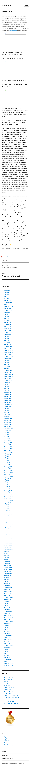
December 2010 (8, 663)
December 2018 (8, 471)
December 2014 (8, 567)
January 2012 (7, 637)
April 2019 (7, 463)
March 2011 (7, 657)
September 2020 (8, 428)
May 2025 (6, 318)
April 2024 (7, 342)
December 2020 (8, 422)
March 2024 (7, 344)
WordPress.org (8, 745)
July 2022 (6, 384)
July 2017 (6, 505)
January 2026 (7, 304)
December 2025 (8, 306)
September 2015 (8, 549)
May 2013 (6, 605)
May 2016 (6, 533)
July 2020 (6, 432)
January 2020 (7, 444)
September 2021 (8, 404)
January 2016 (7, 541)
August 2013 (7, 599)
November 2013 (8, 593)
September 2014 (8, 573)
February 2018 (8, 491)
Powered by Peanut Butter (11, 695)
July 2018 (6, 481)
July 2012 (6, 625)
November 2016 (8, 521)
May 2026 (6, 296)
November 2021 (8, 400)
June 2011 (6, 651)
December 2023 (8, 350)
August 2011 (7, 647)
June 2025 (6, 316)
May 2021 (6, 412)
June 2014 (6, 579)
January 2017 (7, 517)
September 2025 (8, 310)
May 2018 (6, 485)
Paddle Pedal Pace (9, 693)
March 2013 (7, 609)
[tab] (1, 256)
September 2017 (8, 501)
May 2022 (6, 388)
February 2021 (8, 418)
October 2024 (7, 330)
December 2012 (8, 615)
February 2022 (8, 394)
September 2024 (8, 332)
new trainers (13, 30)
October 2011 (7, 643)
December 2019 (8, 446)
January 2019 (7, 469)
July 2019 (6, 457)
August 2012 (7, 623)
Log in (5, 739)
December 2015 (8, 543)
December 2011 (8, 639)
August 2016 (7, 527)
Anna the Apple (8, 679)
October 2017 (7, 499)
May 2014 (6, 581)
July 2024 (6, 336)
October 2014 (7, 571)
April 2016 (7, 535)
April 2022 (7, 390)
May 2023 (6, 364)
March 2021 (7, 416)
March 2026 (7, 300)
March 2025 (7, 322)
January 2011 (7, 661)
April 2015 (7, 559)
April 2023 (7, 366)
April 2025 (7, 320)
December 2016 (8, 519)
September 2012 (8, 621)
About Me (5, 755)
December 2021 (8, 398)
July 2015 (6, 553)
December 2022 (8, 374)
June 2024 (6, 338)
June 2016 (6, 531)
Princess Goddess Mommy (11, 697)
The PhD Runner (8, 699)
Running (23, 248)
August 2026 (7, 290)
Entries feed (7, 741)
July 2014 (6, 577)
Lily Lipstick (7, 685)
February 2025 (8, 324)
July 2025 (6, 314)
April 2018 (7, 487)
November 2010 (8, 665)
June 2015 (6, 555)
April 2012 (7, 631)
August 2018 (7, 479)
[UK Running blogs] (15, 718)
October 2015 (7, 547)
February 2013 (8, 611)
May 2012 (6, 629)
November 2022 (8, 376)
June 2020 (7, 434)
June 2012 (6, 627)
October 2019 (7, 451)
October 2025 (7, 308)
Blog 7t (6, 681)
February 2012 (8, 635)
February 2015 (8, 563)
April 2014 (7, 583)
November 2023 (8, 352)
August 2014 (7, 575)
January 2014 (7, 589)
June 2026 (6, 294)
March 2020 (7, 440)
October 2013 (7, 595)
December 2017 (8, 495)
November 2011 (8, 641)
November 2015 (8, 545)
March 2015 (7, 561)
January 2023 (7, 372)
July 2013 (6, 601)
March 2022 (7, 392)
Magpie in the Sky (9, 687)
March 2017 (7, 513)
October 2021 (7, 402)
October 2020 (8, 426)
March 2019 (7, 465)
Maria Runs (7, 5)
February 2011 (8, 659)
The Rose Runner (9, 701)
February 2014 (8, 587)
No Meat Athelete (9, 691)
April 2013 (7, 607)
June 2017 (6, 507)
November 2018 (8, 473)
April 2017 (7, 511)
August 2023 (7, 358)
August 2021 (7, 406)
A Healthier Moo (8, 677)
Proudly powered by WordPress (16, 763)
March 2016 (7, 537)
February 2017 (8, 515)
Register (6, 737)
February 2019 (8, 467)
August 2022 (7, 382)
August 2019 (7, 455)
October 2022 (7, 378)
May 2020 (6, 436)
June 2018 (6, 483)
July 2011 (6, 649)
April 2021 (7, 414)
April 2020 (7, 438)
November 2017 (8, 497)
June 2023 (6, 362)
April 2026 (7, 298)
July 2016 (6, 529)
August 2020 (7, 430)
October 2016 (7, 523)
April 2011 (6, 655)
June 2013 (6, 603)
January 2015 (7, 565)
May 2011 (6, 653)
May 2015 (6, 557)
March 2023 (7, 368)
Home (4, 751)
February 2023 (8, 370)
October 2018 (7, 475)
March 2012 (7, 633)
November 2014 (8, 569)
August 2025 (7, 312)
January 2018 (7, 493)
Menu (26, 5)
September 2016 (8, 525)
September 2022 (8, 380)
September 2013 (8, 597)
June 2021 (6, 410)
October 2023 (7, 354)
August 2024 (7, 334)
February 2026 (8, 302)
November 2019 (8, 449)
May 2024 (6, 340)
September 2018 (8, 477)
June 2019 (6, 459)
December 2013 (8, 591)
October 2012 (7, 619)
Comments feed (8, 743)
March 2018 (7, 489)
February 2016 (8, 539)
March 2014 (7, 585)
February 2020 (8, 442)
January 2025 (7, 326)
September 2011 (8, 645)
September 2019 (8, 453)
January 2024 (7, 348)
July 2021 (6, 408)
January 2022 (7, 396)
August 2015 (7, 551)
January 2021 (7, 420)
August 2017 (7, 503)
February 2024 (8, 346)
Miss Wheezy (8, 689)
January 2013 (7, 613)
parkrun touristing (7, 758)
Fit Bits (6, 683)
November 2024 (8, 328)
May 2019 (6, 461)
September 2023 (8, 356)
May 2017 (6, 509)
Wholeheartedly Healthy (11, 703)
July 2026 (6, 292)
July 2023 (6, 360)
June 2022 (6, 386)
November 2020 (8, 424)
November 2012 (8, 617)
